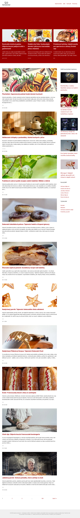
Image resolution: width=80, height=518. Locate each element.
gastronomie (4, 58)
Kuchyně (69, 3)
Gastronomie (58, 3)
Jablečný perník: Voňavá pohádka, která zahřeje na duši (22, 478)
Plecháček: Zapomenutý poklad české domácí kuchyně (22, 94)
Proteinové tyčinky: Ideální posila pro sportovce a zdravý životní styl (65, 46)
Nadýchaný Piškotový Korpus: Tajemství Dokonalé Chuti (22, 351)
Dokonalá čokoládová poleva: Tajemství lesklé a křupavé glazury (25, 224)
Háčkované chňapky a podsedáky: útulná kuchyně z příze (23, 137)
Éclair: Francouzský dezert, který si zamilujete (19, 393)
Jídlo (64, 3)
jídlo (54, 58)
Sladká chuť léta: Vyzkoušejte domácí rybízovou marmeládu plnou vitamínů (39, 46)
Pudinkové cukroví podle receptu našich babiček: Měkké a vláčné (26, 181)
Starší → (55, 498)
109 (42, 498)
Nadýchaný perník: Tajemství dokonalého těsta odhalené (23, 309)
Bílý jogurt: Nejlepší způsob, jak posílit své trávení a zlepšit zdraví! (68, 175)
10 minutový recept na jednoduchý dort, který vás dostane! (69, 134)
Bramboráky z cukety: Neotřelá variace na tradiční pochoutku (69, 88)
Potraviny (74, 3)
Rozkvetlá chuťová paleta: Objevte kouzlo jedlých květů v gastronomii (13, 46)
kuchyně (29, 58)
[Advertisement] (40, 20)
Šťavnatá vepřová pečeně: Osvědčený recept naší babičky (23, 268)
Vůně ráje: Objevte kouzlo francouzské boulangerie (21, 434)
